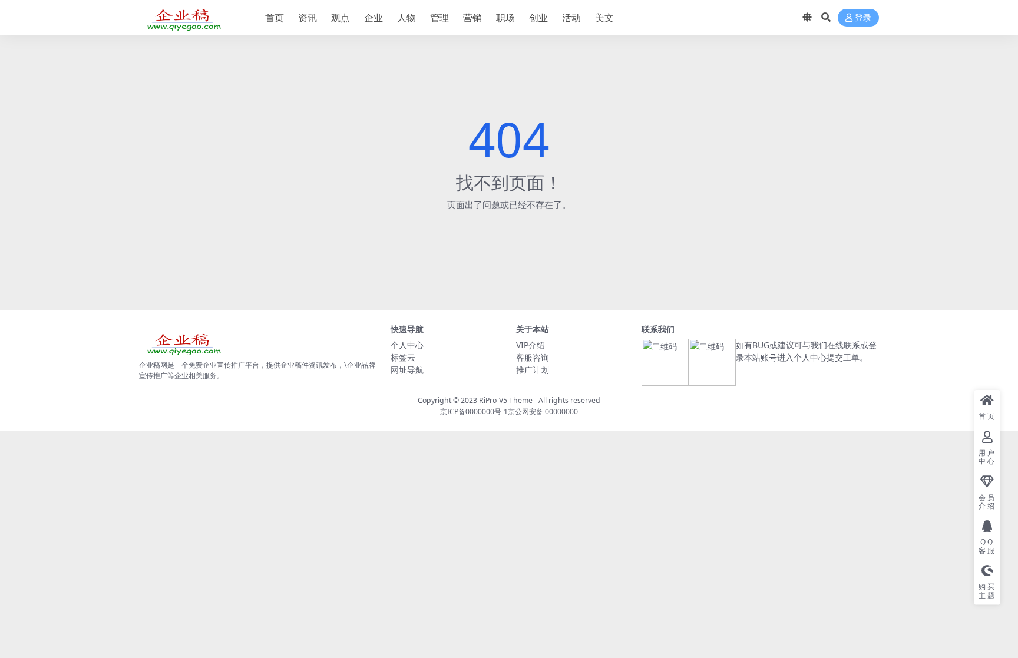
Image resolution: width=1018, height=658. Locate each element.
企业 (373, 17)
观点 (340, 17)
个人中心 (407, 345)
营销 (472, 17)
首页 (274, 17)
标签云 (403, 357)
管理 (439, 17)
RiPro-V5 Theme (506, 400)
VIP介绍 (530, 345)
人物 (406, 17)
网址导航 (407, 369)
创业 (538, 17)
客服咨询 (532, 357)
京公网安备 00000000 (543, 411)
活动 (571, 17)
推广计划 (532, 369)
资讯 (307, 17)
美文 (604, 17)
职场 (505, 17)
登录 (863, 18)
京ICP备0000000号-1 (474, 411)
